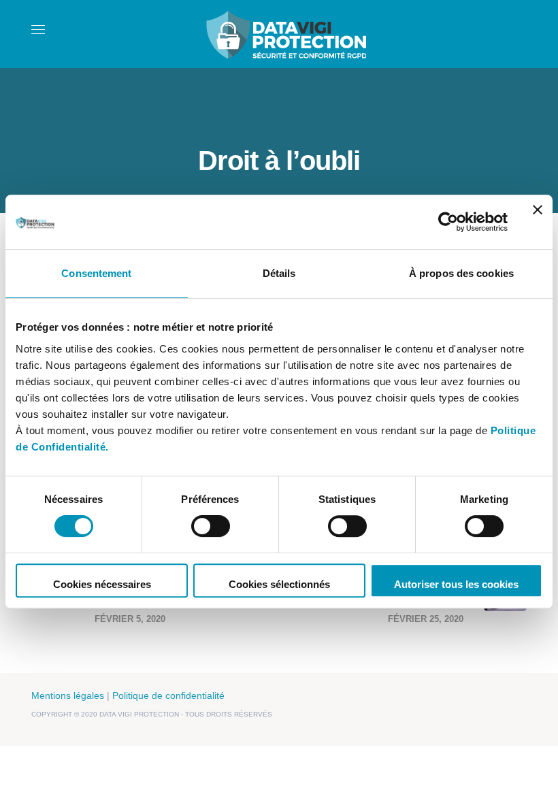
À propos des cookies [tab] (461, 273)
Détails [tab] (279, 273)
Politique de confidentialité (168, 695)
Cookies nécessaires (102, 584)
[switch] (210, 526)
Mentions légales (67, 695)
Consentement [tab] (96, 273)
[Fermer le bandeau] (537, 222)
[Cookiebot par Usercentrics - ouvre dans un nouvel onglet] (448, 222)
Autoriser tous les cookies (456, 584)
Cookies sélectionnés (279, 584)
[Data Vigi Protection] (286, 33)
